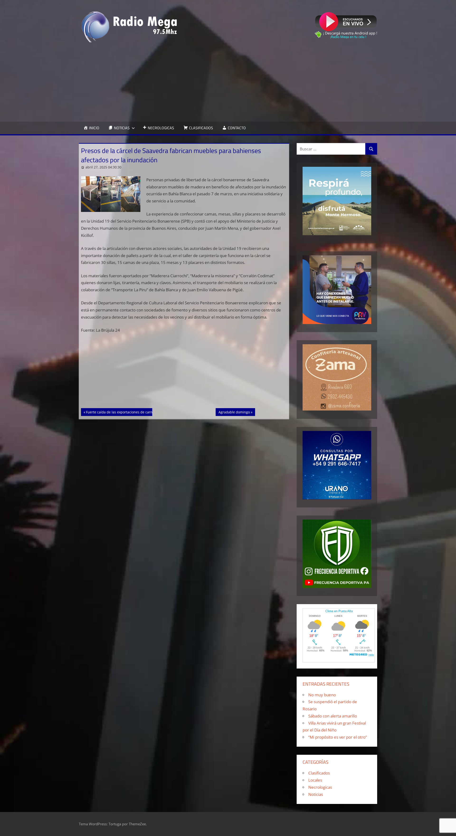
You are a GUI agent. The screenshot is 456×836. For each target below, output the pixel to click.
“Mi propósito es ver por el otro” (337, 737)
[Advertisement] (228, 82)
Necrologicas (320, 787)
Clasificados (319, 773)
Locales (315, 780)
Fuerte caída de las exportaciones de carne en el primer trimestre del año (145, 412)
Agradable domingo (234, 412)
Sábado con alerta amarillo (332, 716)
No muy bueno (322, 694)
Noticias (315, 794)
